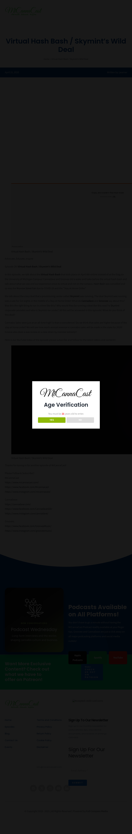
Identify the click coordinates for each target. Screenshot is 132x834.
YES (52, 420)
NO (80, 420)
